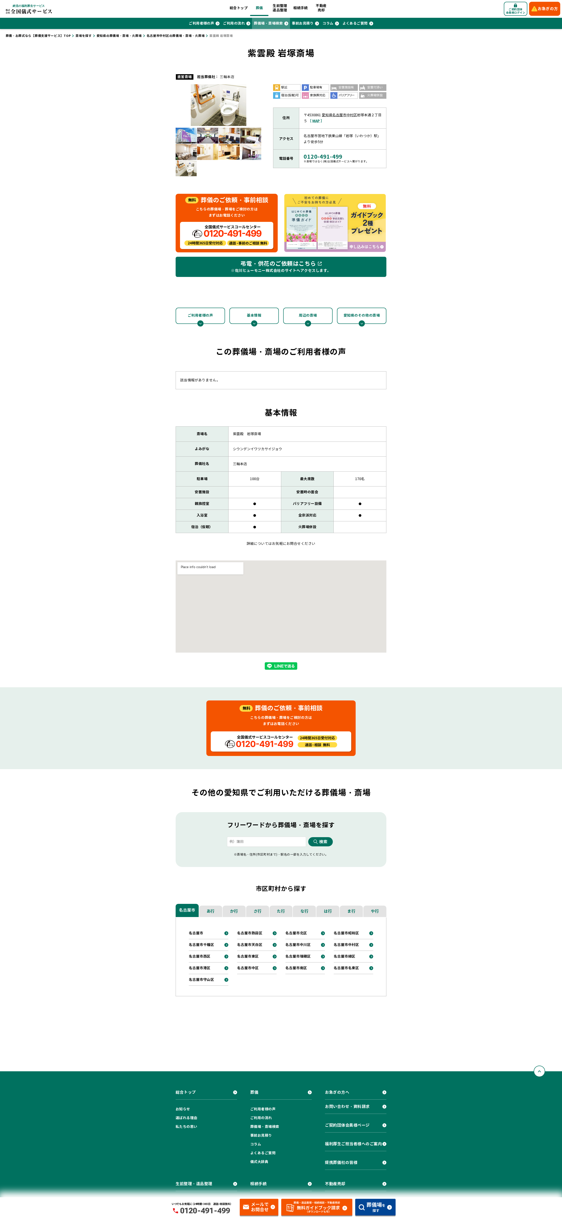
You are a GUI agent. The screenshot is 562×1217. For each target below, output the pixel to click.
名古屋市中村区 (346, 944)
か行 (234, 911)
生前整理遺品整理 (280, 8)
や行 (375, 911)
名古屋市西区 (200, 956)
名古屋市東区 (248, 956)
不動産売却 (321, 8)
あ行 (211, 911)
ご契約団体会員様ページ (347, 1125)
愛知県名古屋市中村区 (339, 115)
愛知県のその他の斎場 (362, 315)
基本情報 (254, 315)
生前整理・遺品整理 (194, 1183)
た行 (281, 911)
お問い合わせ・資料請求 (347, 1106)
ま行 (351, 911)
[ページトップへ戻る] (539, 1071)
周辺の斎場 (308, 315)
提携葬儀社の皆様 (341, 1162)
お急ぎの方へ (337, 1092)
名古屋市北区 (296, 933)
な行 (304, 911)
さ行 (258, 911)
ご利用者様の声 (201, 23)
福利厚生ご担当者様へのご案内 (353, 1143)
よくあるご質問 (355, 23)
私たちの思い (186, 1126)
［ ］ (316, 121)
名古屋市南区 (296, 968)
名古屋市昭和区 (346, 933)
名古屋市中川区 (298, 944)
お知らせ (183, 1109)
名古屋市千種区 (201, 944)
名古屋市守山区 (201, 979)
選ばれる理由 (186, 1118)
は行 (328, 911)
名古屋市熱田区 (249, 933)
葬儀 (259, 8)
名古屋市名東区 (346, 968)
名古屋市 (187, 910)
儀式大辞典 (259, 1162)
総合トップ (239, 8)
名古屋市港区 (200, 968)
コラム (327, 23)
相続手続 (300, 8)
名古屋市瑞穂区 (298, 956)
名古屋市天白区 (249, 944)
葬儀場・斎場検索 (268, 23)
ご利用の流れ (234, 23)
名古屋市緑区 (344, 956)
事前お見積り (302, 23)
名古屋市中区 (248, 968)
